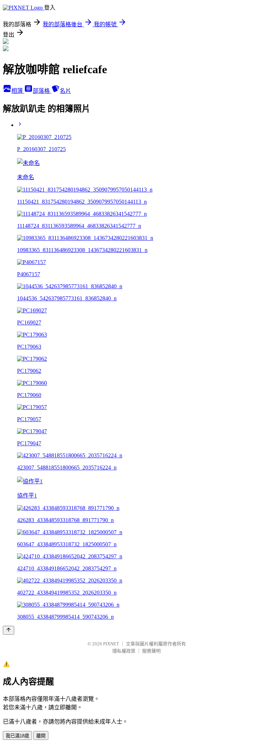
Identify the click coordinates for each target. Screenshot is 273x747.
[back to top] (8, 630)
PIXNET (111, 643)
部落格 (42, 91)
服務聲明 (151, 651)
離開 (41, 735)
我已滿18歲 (17, 735)
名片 (65, 91)
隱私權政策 (123, 651)
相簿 (17, 91)
